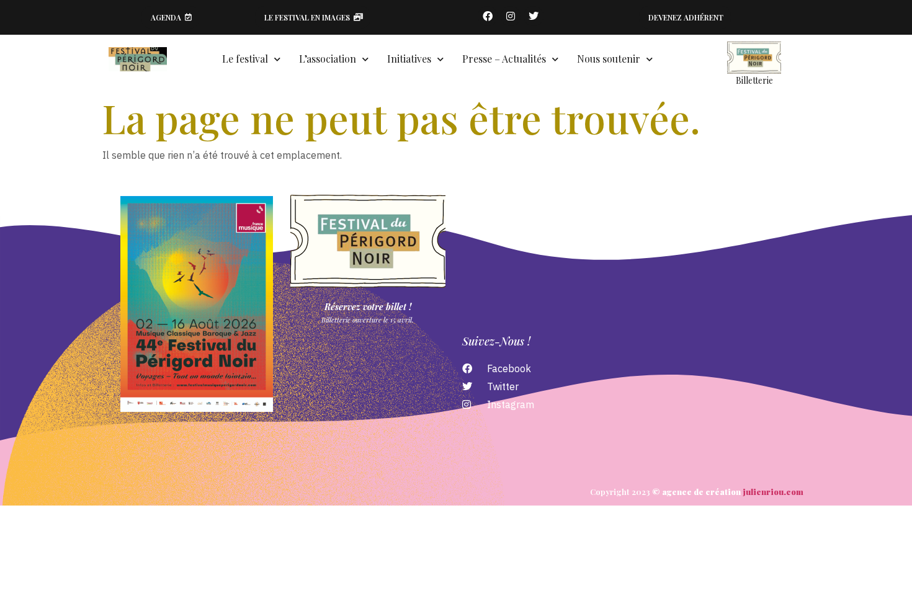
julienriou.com (773, 491)
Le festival (245, 58)
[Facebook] (488, 16)
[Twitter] (533, 16)
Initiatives (409, 58)
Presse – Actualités (504, 58)
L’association (327, 58)
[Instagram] (511, 16)
